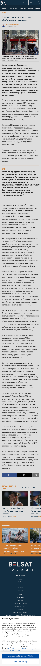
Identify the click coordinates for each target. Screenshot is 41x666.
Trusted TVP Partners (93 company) (16, 651)
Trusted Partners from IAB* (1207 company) (20, 649)
